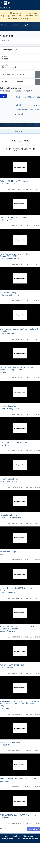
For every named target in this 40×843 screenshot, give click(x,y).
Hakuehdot (20, 131)
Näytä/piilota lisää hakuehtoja (27, 97)
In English (24, 25)
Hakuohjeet (16, 836)
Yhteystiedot (7, 839)
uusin (18, 91)
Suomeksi (4, 25)
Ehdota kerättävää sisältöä (26, 839)
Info (6, 836)
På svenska (14, 25)
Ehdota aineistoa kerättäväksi (27, 109)
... (37, 74)
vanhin (29, 91)
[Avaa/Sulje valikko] (37, 5)
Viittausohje (20, 114)
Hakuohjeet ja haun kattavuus (27, 105)
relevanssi (6, 91)
